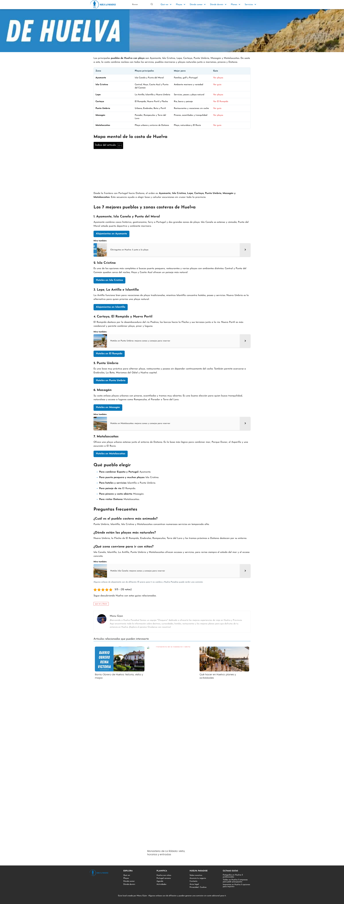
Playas (179, 4)
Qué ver (164, 4)
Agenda (160, 881)
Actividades (161, 884)
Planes (234, 4)
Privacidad (194, 887)
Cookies (203, 887)
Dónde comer (196, 4)
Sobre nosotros (196, 875)
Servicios (249, 4)
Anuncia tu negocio (198, 878)
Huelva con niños (164, 875)
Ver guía (217, 85)
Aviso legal (194, 884)
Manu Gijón (142, 896)
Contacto (193, 881)
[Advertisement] (172, 170)
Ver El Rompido (220, 101)
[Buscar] (152, 4)
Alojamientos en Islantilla (110, 307)
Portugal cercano (164, 878)
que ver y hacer (101, 604)
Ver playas (218, 78)
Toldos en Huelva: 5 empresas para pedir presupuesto (235, 881)
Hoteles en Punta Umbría (110, 380)
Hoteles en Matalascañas (110, 454)
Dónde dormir (216, 4)
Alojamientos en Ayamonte (111, 234)
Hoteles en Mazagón (108, 407)
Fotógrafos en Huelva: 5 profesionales (233, 876)
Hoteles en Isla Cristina (109, 280)
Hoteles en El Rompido (109, 353)
